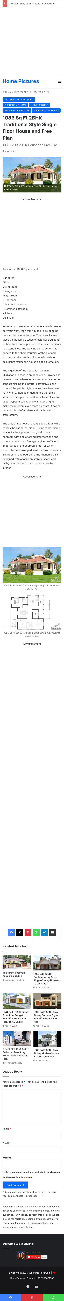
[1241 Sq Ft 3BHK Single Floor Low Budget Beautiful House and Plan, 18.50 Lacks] (17, 1001)
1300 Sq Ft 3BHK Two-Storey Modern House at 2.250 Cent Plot (46, 1053)
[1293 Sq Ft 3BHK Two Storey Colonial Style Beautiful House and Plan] (47, 1001)
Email (6, 1143)
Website (7, 1157)
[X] (19, 932)
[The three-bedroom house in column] (17, 962)
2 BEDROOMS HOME (15, 105)
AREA (16, 92)
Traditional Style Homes (46, 110)
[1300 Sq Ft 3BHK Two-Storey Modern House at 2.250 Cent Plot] (47, 1039)
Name (7, 1128)
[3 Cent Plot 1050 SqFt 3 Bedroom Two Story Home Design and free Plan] (17, 1038)
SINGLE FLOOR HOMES (16, 110)
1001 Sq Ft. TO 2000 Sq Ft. (35, 92)
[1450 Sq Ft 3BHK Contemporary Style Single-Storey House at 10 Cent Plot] (47, 962)
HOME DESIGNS (39, 105)
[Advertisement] (32, 41)
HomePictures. (18, 1278)
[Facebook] (11, 932)
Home (8, 92)
